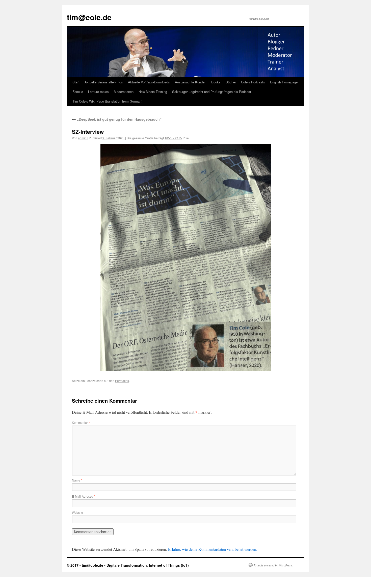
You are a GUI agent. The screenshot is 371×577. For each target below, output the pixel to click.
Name (77, 480)
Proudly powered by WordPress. (273, 565)
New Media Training (153, 91)
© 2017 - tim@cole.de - (87, 565)
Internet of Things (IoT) (169, 565)
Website (77, 512)
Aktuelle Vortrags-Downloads (149, 82)
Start (76, 82)
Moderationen (124, 91)
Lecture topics (98, 91)
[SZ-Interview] (185, 257)
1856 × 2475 (173, 138)
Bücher (231, 82)
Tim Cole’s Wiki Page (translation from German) (107, 101)
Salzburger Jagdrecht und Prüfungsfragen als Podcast (211, 91)
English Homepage (284, 82)
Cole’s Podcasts (253, 82)
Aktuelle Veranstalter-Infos (104, 82)
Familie (77, 91)
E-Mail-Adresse (83, 496)
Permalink (122, 380)
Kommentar (81, 422)
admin (82, 138)
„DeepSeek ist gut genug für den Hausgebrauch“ (117, 119)
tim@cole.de (89, 17)
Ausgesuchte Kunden (190, 82)
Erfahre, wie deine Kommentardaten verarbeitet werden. (212, 549)
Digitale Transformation (127, 565)
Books (216, 82)
